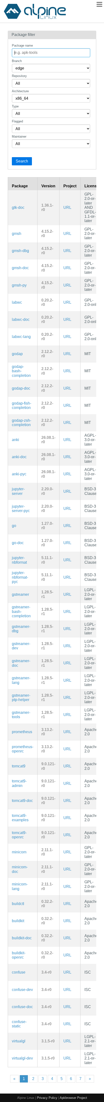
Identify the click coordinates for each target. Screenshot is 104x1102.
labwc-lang (21, 337)
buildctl (18, 904)
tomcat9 (18, 766)
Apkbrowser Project (73, 1098)
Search (22, 161)
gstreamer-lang (21, 680)
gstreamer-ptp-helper (21, 697)
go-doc (18, 543)
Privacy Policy (47, 1098)
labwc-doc (21, 319)
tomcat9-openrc (19, 835)
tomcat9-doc (22, 801)
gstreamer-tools (21, 714)
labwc (17, 302)
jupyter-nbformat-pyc (20, 577)
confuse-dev (22, 990)
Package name (22, 45)
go (14, 526)
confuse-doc (22, 1007)
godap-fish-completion (21, 405)
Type (15, 106)
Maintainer (19, 136)
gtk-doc (18, 207)
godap (17, 354)
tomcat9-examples (20, 818)
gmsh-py (19, 285)
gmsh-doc (20, 268)
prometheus (22, 732)
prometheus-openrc (22, 749)
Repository (19, 76)
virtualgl (18, 1041)
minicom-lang (20, 886)
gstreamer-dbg (21, 629)
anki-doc (19, 457)
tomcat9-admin (19, 783)
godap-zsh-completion (21, 422)
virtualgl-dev (22, 1058)
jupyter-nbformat (19, 560)
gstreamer (20, 594)
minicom (19, 852)
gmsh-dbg (20, 251)
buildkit (18, 921)
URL (67, 207)
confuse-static (19, 1024)
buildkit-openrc (18, 955)
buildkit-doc (22, 938)
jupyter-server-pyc (21, 508)
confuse (18, 972)
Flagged (17, 121)
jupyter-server (18, 491)
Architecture (20, 91)
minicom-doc (20, 869)
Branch (17, 61)
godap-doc (21, 388)
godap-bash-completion (21, 371)
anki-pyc (19, 474)
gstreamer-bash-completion (21, 611)
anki (15, 440)
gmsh (16, 234)
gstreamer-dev (21, 646)
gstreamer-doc (21, 663)
